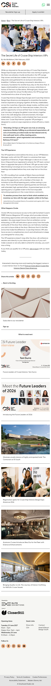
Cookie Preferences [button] (39, 677)
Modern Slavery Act (35, 680)
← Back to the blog (8, 283)
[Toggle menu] (48, 4)
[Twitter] (8, 63)
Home (3, 21)
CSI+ (27, 628)
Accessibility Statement (17, 680)
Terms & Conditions (23, 677)
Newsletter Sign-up (12, 12)
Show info (30, 625)
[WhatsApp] (19, 63)
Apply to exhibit (38, 12)
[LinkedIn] (3, 63)
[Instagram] (14, 646)
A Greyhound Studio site (25, 684)
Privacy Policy (9, 677)
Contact (42, 625)
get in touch (34, 249)
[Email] (24, 63)
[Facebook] (14, 63)
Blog (8, 21)
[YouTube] (24, 646)
